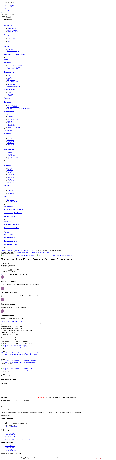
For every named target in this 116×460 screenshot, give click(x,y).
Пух (8, 75)
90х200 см (10, 138)
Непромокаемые (12, 201)
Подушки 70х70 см (13, 107)
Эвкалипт (10, 78)
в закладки (4, 273)
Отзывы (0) (24, 321)
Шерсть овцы (11, 80)
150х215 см (10, 176)
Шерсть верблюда (12, 81)
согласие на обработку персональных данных (101, 458)
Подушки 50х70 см (13, 105)
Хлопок (9, 83)
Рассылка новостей (10, 450)
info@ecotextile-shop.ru (11, 426)
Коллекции (8, 25)
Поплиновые (11, 192)
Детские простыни (11, 244)
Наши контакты (9, 433)
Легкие (9, 95)
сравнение (10, 273)
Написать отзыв (22, 274)
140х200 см (10, 141)
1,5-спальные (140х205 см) (15, 65)
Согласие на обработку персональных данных (18, 439)
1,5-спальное (11, 38)
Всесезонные (11, 94)
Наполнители (9, 72)
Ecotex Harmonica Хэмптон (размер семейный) (14, 347)
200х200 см (10, 146)
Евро (8, 41)
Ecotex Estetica (11, 28)
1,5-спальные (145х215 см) (13, 209)
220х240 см (10, 182)
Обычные (10, 203)
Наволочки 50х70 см (11, 224)
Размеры (7, 35)
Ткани (6, 46)
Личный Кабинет (10, 446)
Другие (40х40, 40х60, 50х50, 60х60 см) (18, 108)
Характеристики (5, 321)
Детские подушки (10, 241)
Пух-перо (10, 116)
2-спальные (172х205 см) (14, 67)
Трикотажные (11, 190)
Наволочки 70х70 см (11, 228)
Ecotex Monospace (12, 31)
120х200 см (10, 140)
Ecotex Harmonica (12, 30)
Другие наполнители (13, 86)
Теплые (9, 92)
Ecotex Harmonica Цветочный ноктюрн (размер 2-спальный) (18, 362)
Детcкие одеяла (9, 237)
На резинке (10, 200)
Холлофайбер (11, 84)
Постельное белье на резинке (14, 54)
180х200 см (10, 144)
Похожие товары (15, 321)
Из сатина (10, 49)
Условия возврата (10, 436)
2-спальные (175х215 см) (13, 213)
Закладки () (8, 449)
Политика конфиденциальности (14, 437)
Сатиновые (10, 189)
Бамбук (9, 77)
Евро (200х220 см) (12, 68)
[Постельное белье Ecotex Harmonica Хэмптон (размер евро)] (31, 252)
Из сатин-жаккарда (13, 51)
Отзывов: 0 (12, 274)
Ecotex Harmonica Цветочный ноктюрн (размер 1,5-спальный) (19, 354)
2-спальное (10, 39)
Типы (6, 197)
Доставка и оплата (10, 434)
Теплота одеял (9, 89)
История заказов (9, 447)
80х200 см (10, 137)
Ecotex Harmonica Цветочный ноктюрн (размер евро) (16, 370)
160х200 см (10, 143)
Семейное (10, 43)
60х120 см (10, 168)
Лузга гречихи (11, 125)
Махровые (10, 193)
